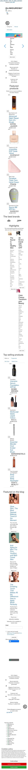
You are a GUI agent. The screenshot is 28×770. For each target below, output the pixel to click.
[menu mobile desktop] (20, 5)
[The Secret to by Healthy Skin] (10, 233)
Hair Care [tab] (7, 361)
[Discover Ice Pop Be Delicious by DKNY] (13, 35)
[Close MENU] (24, 19)
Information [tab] (9, 29)
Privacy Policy (12, 633)
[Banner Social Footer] (14, 641)
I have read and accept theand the (14, 633)
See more (13, 289)
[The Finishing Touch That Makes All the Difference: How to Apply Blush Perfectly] (14, 577)
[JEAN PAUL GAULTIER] (19, 220)
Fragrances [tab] (14, 358)
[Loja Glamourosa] (14, 8)
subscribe (14, 637)
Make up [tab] (7, 358)
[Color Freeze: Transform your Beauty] (18, 291)
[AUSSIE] (8, 220)
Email (7, 625)
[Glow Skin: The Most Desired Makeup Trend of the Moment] (14, 499)
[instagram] (8, 712)
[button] (5, 46)
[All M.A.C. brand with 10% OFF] (18, 233)
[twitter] (11, 712)
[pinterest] (9, 712)
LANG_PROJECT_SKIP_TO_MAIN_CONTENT (11, 1)
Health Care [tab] (14, 361)
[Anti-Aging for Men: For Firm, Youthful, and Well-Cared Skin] (14, 538)
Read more (13, 531)
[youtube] (7, 712)
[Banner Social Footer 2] (14, 660)
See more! (11, 57)
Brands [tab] (16, 26)
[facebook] (10, 712)
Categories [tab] (9, 26)
